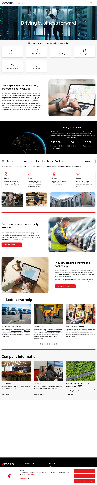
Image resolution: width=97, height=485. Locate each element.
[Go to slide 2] (42, 344)
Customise (83, 476)
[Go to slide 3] (45, 344)
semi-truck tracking (16, 331)
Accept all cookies (84, 471)
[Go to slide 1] (40, 344)
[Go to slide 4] (47, 344)
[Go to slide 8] (56, 344)
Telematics (28, 467)
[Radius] (8, 3)
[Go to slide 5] (49, 344)
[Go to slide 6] (52, 344)
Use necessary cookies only (84, 481)
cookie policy (30, 474)
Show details (23, 478)
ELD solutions (12, 334)
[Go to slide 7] (54, 344)
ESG (50, 467)
